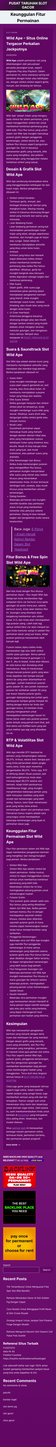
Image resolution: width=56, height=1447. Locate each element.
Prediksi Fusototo (12, 1355)
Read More (13, 1145)
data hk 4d (9, 1351)
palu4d (6, 1392)
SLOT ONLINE (11, 32)
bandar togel (10, 1399)
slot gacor (8, 1413)
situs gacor (9, 1420)
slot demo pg (10, 1406)
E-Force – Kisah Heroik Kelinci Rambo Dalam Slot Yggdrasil (28, 539)
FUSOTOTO (9, 1348)
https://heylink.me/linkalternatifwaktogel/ (24, 1358)
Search (6, 1265)
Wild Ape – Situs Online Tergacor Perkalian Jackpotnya (27, 43)
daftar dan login (26, 1365)
